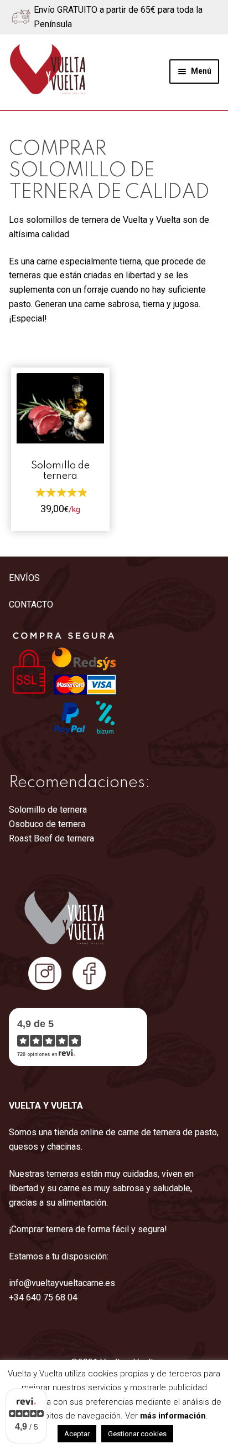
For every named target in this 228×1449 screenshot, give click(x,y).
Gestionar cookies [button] (137, 1434)
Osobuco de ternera (47, 824)
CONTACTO (31, 604)
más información (173, 1416)
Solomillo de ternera (48, 809)
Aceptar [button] (77, 1434)
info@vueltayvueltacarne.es (62, 1283)
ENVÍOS (24, 578)
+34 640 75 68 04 (43, 1297)
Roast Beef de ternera (51, 838)
